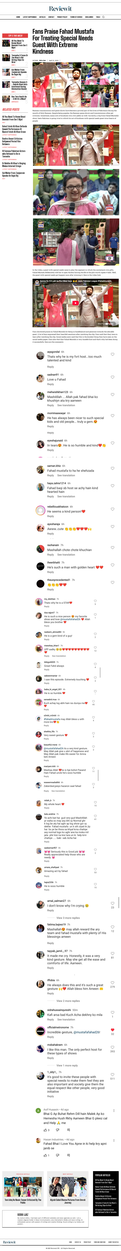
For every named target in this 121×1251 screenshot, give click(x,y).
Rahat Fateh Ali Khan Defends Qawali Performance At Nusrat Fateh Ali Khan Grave (14, 129)
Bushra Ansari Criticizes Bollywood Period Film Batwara (12, 141)
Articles (15, 102)
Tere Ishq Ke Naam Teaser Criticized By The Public (23, 1201)
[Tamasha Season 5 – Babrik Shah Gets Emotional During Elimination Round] (6, 84)
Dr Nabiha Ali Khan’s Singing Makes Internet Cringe (14, 164)
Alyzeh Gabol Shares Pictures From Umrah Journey (67, 1201)
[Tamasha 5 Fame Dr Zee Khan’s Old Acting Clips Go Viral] (6, 57)
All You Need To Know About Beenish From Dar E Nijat (19, 44)
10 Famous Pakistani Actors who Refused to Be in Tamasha (13, 154)
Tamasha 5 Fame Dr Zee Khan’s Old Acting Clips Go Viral (20, 59)
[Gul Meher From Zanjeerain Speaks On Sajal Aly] (6, 72)
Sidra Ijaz (42, 60)
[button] (103, 17)
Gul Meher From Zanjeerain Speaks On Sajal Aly (19, 72)
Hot (13, 50)
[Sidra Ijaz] (11, 1218)
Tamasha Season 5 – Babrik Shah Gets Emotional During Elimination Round (19, 85)
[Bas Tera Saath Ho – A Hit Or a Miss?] (6, 99)
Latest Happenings (9, 134)
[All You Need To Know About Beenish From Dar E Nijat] (6, 43)
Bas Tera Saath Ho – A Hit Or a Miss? (19, 97)
